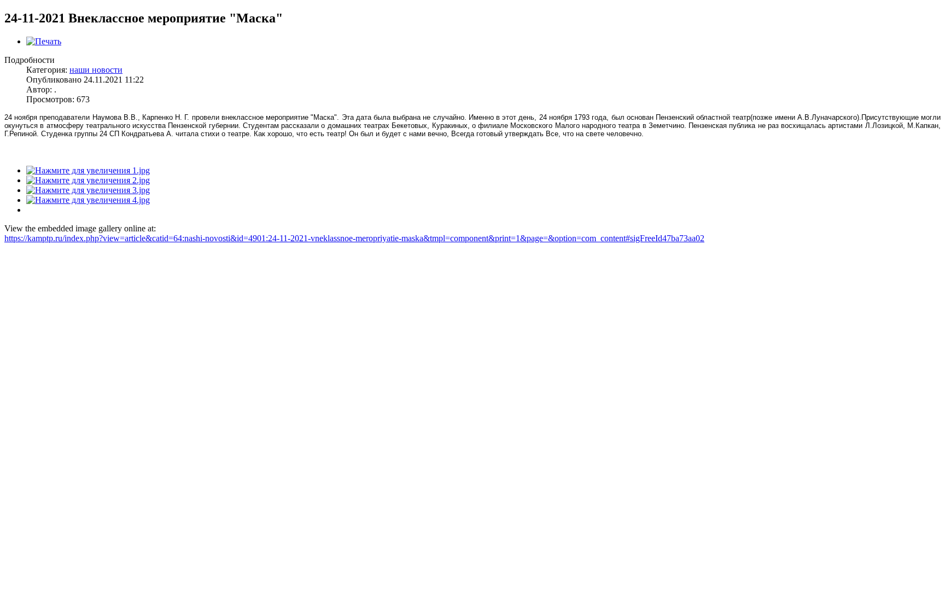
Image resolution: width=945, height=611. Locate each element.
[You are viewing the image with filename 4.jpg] (88, 200)
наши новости (95, 69)
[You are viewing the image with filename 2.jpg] (88, 180)
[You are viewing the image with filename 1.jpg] (88, 170)
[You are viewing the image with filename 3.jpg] (88, 190)
